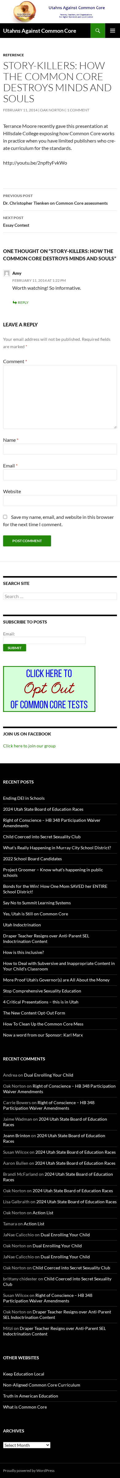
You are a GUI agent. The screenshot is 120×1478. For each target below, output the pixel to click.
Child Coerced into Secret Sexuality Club (42, 836)
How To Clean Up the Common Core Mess (43, 1023)
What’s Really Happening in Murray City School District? (57, 847)
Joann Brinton (16, 1135)
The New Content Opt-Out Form (34, 1012)
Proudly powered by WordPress (28, 1470)
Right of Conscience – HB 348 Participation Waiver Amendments (48, 1105)
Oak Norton (52, 110)
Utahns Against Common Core (39, 30)
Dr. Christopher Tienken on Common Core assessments (55, 199)
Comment (15, 361)
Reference (13, 55)
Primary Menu (112, 30)
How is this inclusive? (23, 952)
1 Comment (78, 110)
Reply (23, 302)
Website (12, 491)
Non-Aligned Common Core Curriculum (41, 1384)
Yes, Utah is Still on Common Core (35, 913)
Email (10, 465)
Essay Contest (16, 221)
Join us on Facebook (27, 733)
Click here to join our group (29, 745)
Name (10, 440)
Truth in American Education (30, 1395)
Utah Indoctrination (22, 924)
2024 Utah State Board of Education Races (43, 809)
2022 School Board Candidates (32, 858)
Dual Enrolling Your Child (48, 1075)
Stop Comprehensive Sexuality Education (42, 990)
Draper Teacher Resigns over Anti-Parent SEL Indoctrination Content (46, 938)
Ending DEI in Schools (24, 798)
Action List (43, 1212)
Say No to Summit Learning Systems (37, 902)
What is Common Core (25, 1406)
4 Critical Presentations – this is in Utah (40, 1001)
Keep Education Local (23, 1373)
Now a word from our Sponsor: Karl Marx (43, 1034)
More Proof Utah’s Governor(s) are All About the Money (56, 979)
